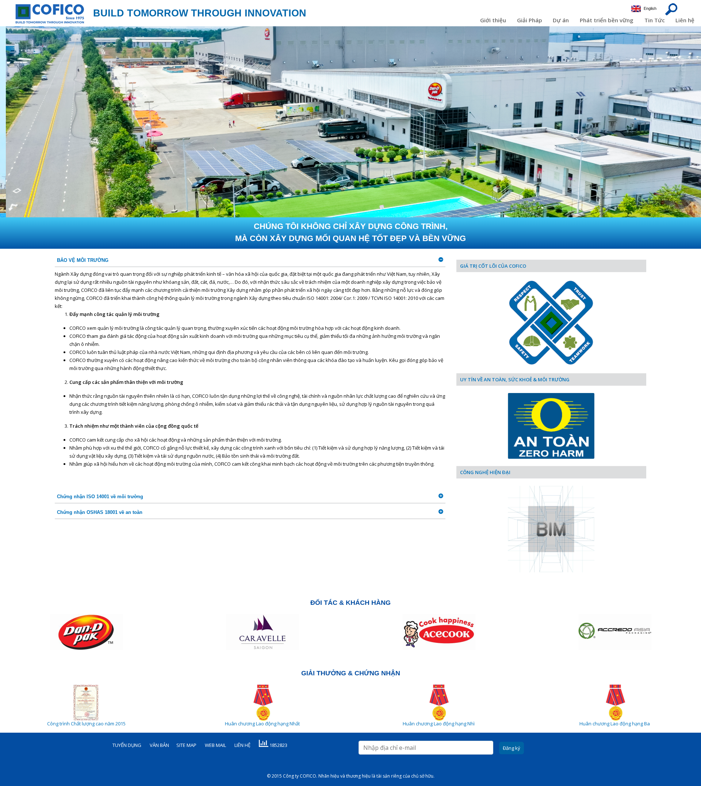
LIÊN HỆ (242, 745)
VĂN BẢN (159, 745)
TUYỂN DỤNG (126, 745)
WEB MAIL (215, 745)
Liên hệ (684, 20)
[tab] (250, 260)
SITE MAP (186, 745)
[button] (250, 260)
